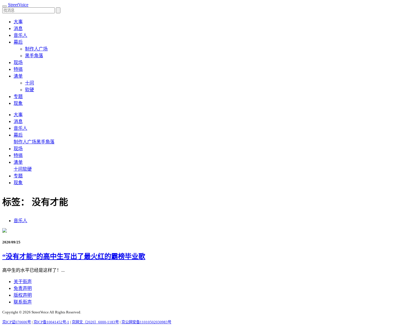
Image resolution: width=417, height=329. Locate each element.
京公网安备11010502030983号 (146, 322)
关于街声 (23, 281)
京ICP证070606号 (16, 322)
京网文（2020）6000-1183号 (95, 322)
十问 (29, 82)
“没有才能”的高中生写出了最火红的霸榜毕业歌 (73, 256)
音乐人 (20, 35)
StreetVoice (18, 4)
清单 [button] (18, 76)
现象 (18, 103)
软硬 (29, 89)
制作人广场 (36, 48)
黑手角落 (34, 55)
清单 (18, 162)
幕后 (18, 135)
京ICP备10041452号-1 (51, 322)
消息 (18, 28)
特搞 (18, 69)
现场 (18, 62)
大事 (18, 21)
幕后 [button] (18, 42)
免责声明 (23, 288)
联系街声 (23, 302)
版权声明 (23, 295)
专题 (18, 96)
